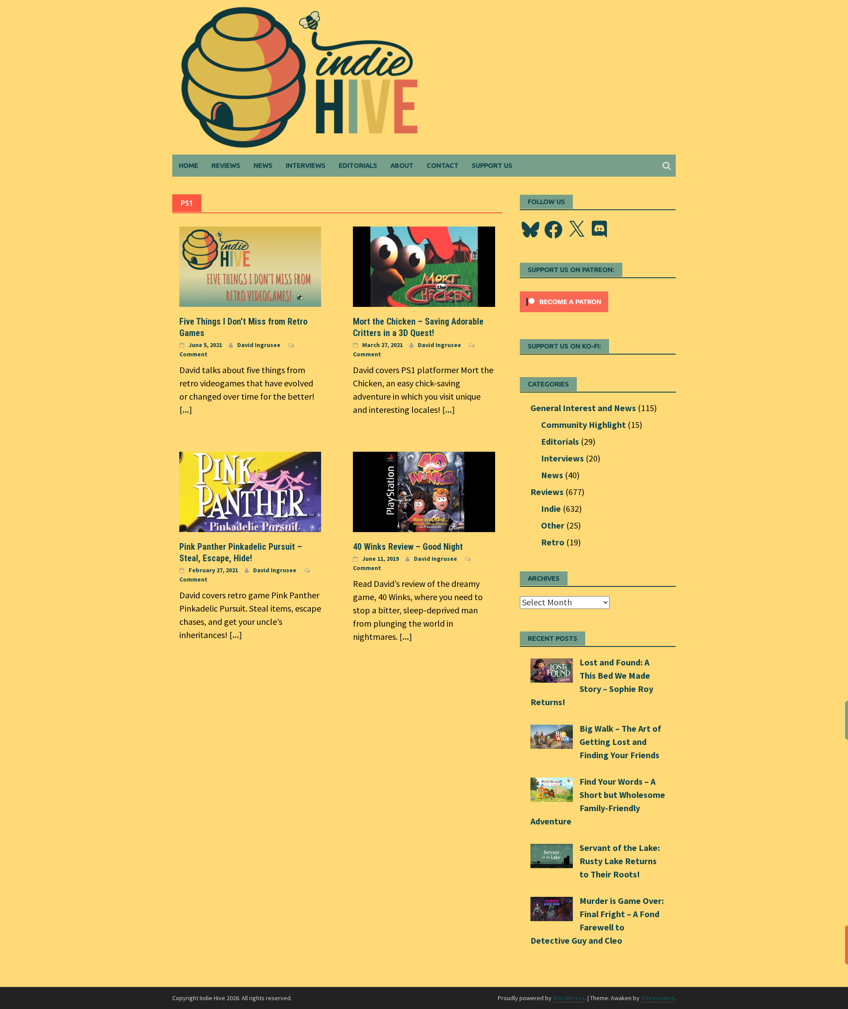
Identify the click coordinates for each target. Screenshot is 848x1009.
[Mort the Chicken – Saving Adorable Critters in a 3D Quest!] (424, 265)
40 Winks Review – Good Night (408, 546)
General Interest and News (583, 407)
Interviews (306, 165)
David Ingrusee (258, 345)
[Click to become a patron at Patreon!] (564, 300)
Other (552, 525)
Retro (552, 542)
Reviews (226, 165)
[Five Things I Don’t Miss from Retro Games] (250, 265)
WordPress (569, 998)
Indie (551, 508)
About (401, 165)
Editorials (358, 165)
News (263, 165)
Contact (442, 165)
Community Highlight (583, 424)
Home (188, 165)
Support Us (492, 165)
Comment (193, 354)
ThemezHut (657, 998)
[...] (185, 409)
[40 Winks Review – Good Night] (424, 490)
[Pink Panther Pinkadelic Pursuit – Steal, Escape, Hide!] (250, 490)
